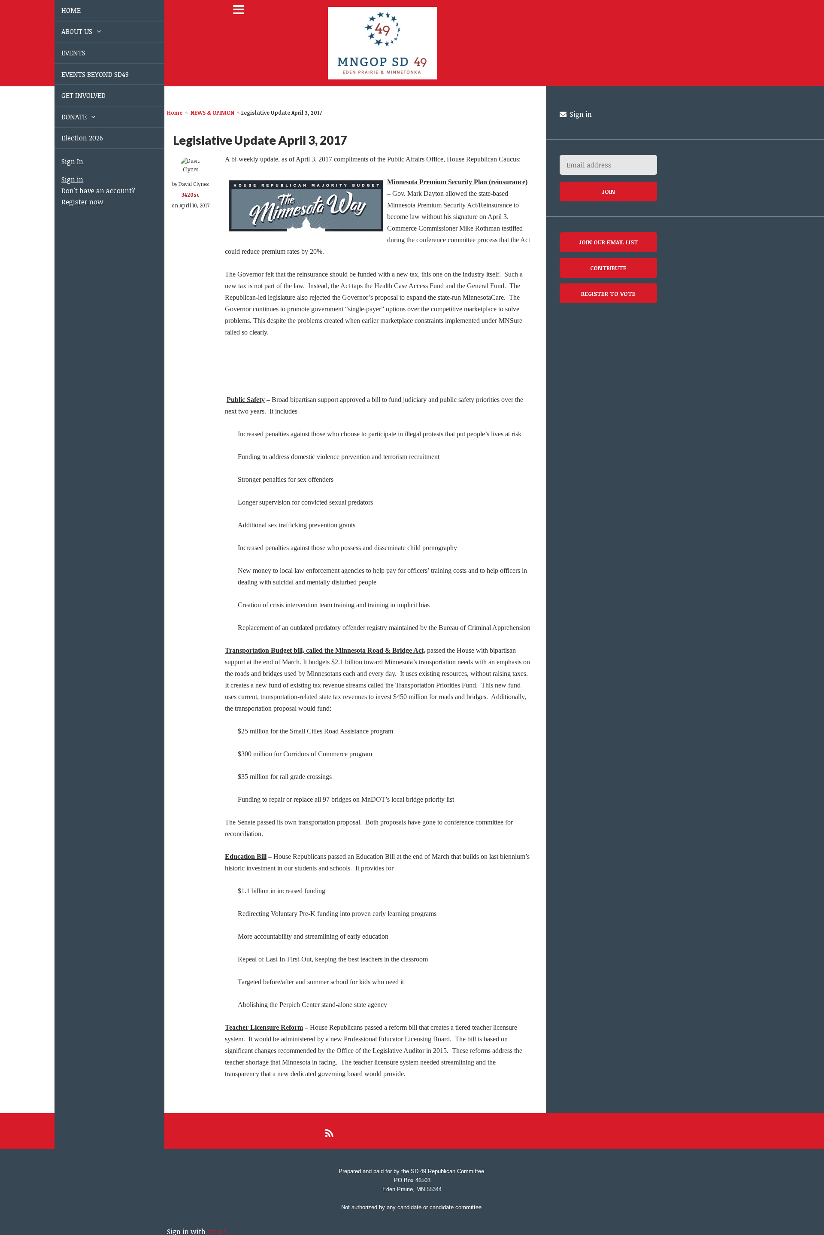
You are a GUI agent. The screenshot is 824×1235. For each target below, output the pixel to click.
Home (174, 112)
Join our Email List (608, 242)
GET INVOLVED (74, 95)
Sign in (62, 179)
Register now (73, 202)
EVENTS (64, 53)
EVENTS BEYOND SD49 (85, 74)
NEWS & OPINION (212, 112)
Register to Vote (608, 293)
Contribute (608, 268)
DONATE (65, 117)
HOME (61, 10)
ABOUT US (68, 31)
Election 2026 (72, 138)
